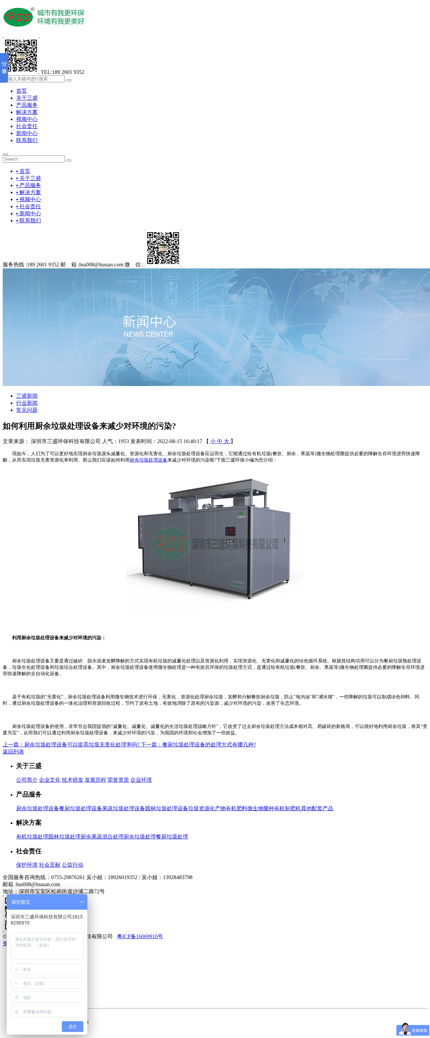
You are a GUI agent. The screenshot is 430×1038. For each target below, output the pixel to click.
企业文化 (49, 780)
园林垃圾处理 (64, 836)
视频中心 (27, 119)
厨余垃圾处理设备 (148, 460)
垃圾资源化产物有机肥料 (217, 808)
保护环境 (27, 865)
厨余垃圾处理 (140, 836)
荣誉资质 (118, 780)
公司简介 (27, 780)
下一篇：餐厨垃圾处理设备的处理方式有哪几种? (198, 744)
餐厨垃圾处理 (172, 836)
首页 (21, 91)
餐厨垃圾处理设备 (80, 808)
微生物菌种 (260, 808)
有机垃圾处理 (32, 836)
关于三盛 (27, 98)
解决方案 (27, 112)
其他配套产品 (317, 808)
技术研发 (72, 780)
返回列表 (13, 751)
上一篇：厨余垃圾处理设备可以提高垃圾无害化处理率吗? (72, 744)
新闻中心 (27, 133)
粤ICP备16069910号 (140, 936)
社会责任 (27, 126)
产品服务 (27, 105)
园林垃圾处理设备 (166, 808)
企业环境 (141, 780)
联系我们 (27, 140)
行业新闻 (27, 403)
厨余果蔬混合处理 (102, 836)
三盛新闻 (27, 396)
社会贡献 (49, 865)
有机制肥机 (287, 808)
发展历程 (95, 780)
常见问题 (27, 410)
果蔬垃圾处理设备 (123, 808)
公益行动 (72, 865)
